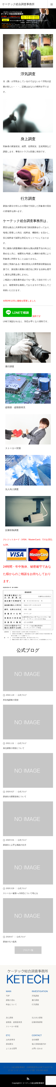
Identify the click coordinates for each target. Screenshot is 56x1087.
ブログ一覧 (28, 950)
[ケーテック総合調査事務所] (23, 4)
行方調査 (35, 1004)
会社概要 (35, 1040)
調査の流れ (10, 1000)
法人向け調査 (12, 489)
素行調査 (9, 366)
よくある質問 (11, 1048)
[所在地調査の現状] (28, 673)
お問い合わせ (37, 1048)
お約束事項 (10, 1040)
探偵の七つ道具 (10, 942)
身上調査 (9, 1018)
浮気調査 (35, 996)
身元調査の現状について (13, 748)
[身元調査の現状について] (28, 722)
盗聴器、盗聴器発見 (14, 1022)
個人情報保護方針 (39, 1044)
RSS (27, 1078)
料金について (11, 1004)
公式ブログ (22, 695)
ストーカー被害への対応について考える (20, 893)
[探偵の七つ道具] (28, 915)
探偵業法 (9, 1044)
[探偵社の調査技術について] (28, 770)
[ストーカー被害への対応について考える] (28, 867)
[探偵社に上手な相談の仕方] (28, 818)
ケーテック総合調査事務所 (33, 1083)
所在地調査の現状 (11, 700)
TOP (8, 996)
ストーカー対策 (13, 448)
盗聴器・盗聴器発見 (15, 407)
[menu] (51, 4)
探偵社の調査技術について (14, 796)
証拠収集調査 (12, 530)
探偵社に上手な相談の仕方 (14, 845)
